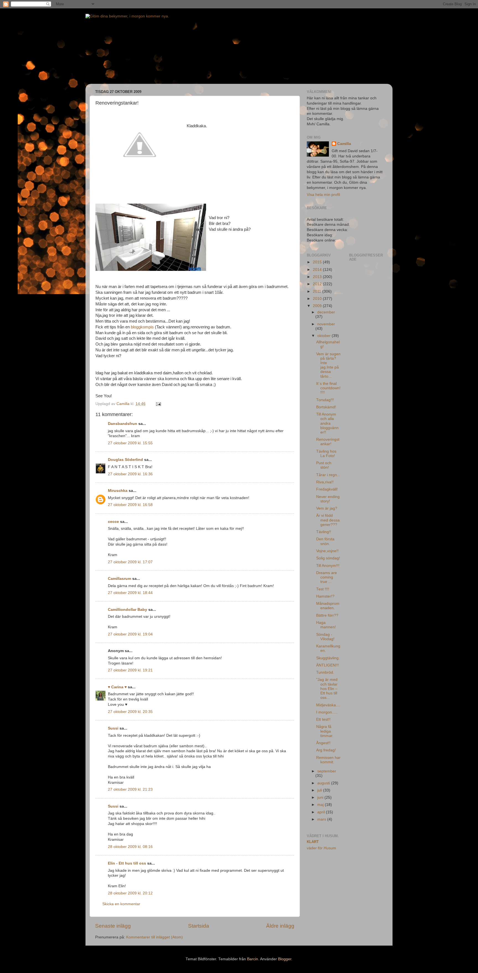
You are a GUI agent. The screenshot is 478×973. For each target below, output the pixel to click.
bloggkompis (142, 327)
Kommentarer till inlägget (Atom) (154, 937)
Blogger (284, 959)
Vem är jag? (326, 508)
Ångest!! (323, 743)
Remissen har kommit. (328, 760)
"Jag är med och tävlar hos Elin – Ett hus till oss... (326, 689)
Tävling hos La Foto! (326, 453)
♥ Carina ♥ (117, 687)
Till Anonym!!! (327, 566)
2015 (318, 262)
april (321, 812)
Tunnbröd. (325, 672)
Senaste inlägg (113, 926)
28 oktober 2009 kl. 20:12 (130, 893)
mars (322, 819)
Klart (313, 842)
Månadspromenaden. (327, 605)
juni (320, 797)
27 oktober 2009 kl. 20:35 (130, 712)
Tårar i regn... (328, 475)
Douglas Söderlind (125, 460)
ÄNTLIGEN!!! (327, 665)
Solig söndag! (328, 558)
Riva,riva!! (325, 482)
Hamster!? (325, 596)
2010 (318, 299)
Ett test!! (323, 719)
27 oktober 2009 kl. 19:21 (130, 670)
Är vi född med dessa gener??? (328, 519)
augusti (324, 783)
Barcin (252, 959)
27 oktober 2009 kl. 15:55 (130, 443)
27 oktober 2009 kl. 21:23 (130, 789)
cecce (113, 522)
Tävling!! (323, 532)
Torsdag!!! (325, 400)
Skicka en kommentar (121, 904)
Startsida (198, 926)
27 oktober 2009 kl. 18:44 (130, 593)
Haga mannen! (326, 625)
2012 (318, 284)
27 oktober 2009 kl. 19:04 (130, 634)
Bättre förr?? (327, 615)
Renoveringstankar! (327, 441)
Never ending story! (328, 499)
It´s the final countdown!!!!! (328, 388)
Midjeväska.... (328, 705)
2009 (318, 306)
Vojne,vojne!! (327, 551)
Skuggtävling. (328, 658)
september (326, 771)
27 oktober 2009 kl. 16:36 (130, 474)
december (326, 312)
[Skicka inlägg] (158, 404)
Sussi (113, 728)
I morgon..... (326, 712)
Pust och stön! (323, 465)
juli (320, 790)
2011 (317, 291)
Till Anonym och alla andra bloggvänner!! (327, 423)
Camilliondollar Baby (127, 610)
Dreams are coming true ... (326, 577)
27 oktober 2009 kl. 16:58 (130, 505)
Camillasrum (119, 579)
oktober (324, 336)
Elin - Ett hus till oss (127, 863)
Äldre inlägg (280, 926)
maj (321, 805)
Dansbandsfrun (122, 424)
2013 (318, 277)
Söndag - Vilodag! (325, 636)
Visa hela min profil (323, 195)
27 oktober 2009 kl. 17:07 (130, 562)
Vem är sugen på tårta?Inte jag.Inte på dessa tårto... (328, 365)
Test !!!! (322, 589)
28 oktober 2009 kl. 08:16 (130, 847)
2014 (318, 270)
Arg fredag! (326, 750)
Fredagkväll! (327, 489)
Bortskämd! (326, 407)
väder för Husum (321, 848)
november (326, 324)
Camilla (344, 144)
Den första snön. (325, 541)
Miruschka (118, 491)
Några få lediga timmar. (324, 731)
